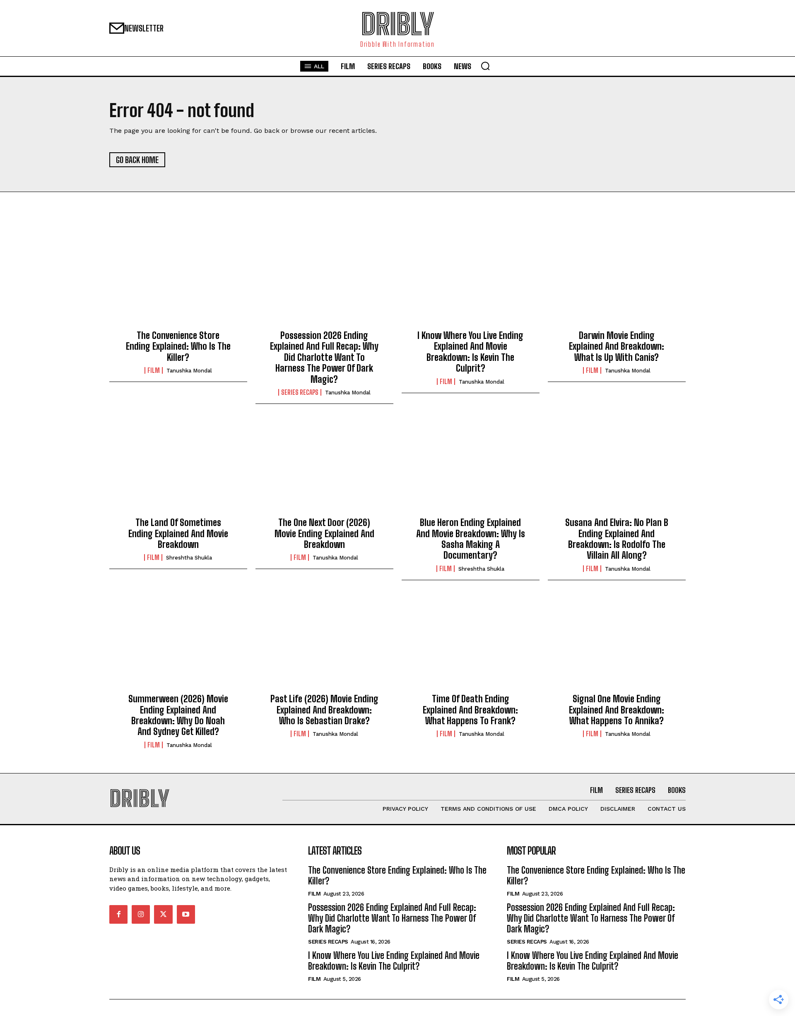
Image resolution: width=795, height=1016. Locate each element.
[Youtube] (186, 914)
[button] (485, 66)
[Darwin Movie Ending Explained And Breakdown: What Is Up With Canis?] (617, 280)
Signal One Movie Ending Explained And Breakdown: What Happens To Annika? (616, 709)
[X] (163, 914)
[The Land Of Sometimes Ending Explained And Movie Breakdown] (178, 467)
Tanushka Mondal (189, 370)
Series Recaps (299, 392)
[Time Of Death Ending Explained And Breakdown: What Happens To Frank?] (471, 643)
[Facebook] (118, 914)
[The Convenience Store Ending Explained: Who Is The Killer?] (178, 280)
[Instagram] (141, 914)
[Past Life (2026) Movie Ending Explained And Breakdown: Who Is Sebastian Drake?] (324, 643)
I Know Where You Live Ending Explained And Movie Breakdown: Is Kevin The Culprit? (470, 352)
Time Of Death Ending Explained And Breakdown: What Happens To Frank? (470, 709)
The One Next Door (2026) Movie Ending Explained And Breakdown (324, 533)
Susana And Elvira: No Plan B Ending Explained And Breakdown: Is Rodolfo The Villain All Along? (616, 539)
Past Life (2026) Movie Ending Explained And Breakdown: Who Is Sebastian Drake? (324, 709)
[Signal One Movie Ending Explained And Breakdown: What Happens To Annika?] (617, 643)
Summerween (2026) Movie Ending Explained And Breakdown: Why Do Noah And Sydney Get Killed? (178, 715)
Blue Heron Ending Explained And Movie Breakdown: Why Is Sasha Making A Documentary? (470, 539)
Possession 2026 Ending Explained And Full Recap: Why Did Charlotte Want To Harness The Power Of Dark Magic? (324, 357)
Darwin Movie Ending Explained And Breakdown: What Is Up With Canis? (616, 346)
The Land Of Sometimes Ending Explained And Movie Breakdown (178, 533)
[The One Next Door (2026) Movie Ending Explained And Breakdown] (324, 467)
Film (153, 370)
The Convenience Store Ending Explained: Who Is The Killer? (178, 346)
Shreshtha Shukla (189, 558)
